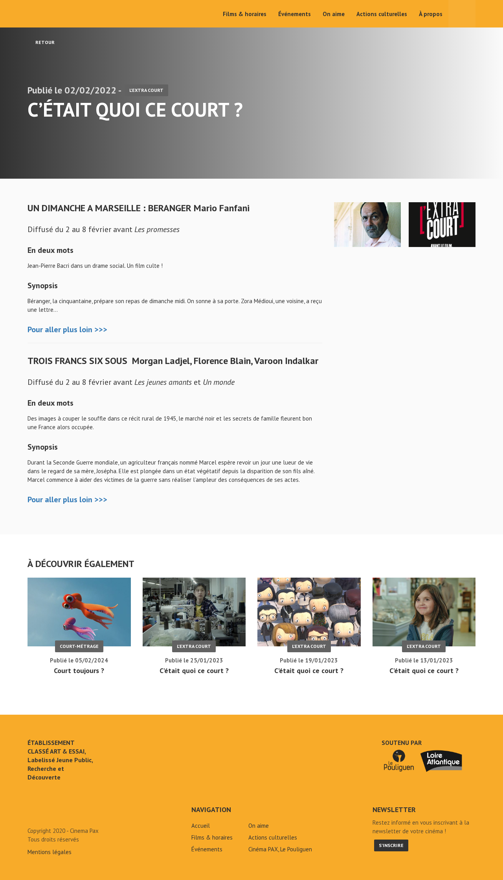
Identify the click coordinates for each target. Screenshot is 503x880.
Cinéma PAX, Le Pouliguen (280, 849)
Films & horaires (244, 14)
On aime (334, 14)
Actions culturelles (381, 14)
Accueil (200, 825)
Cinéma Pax (51, 14)
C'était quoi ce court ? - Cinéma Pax (48, 813)
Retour (44, 42)
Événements (294, 14)
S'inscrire (391, 845)
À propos (430, 14)
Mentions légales (50, 852)
